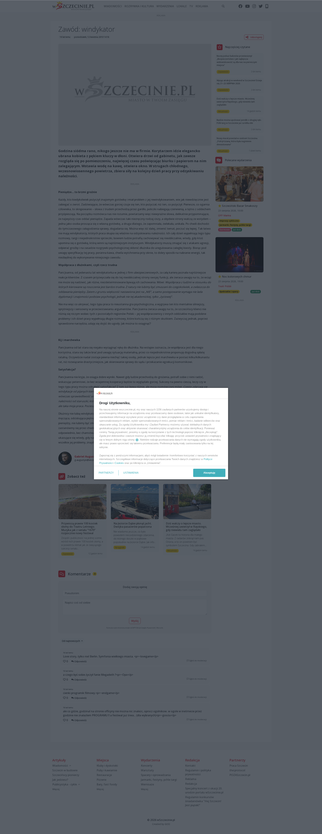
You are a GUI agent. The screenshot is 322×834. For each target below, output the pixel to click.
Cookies (119, 463)
